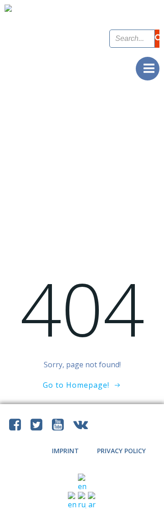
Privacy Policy (121, 450)
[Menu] (147, 68)
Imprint (65, 450)
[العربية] (92, 500)
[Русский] (83, 500)
